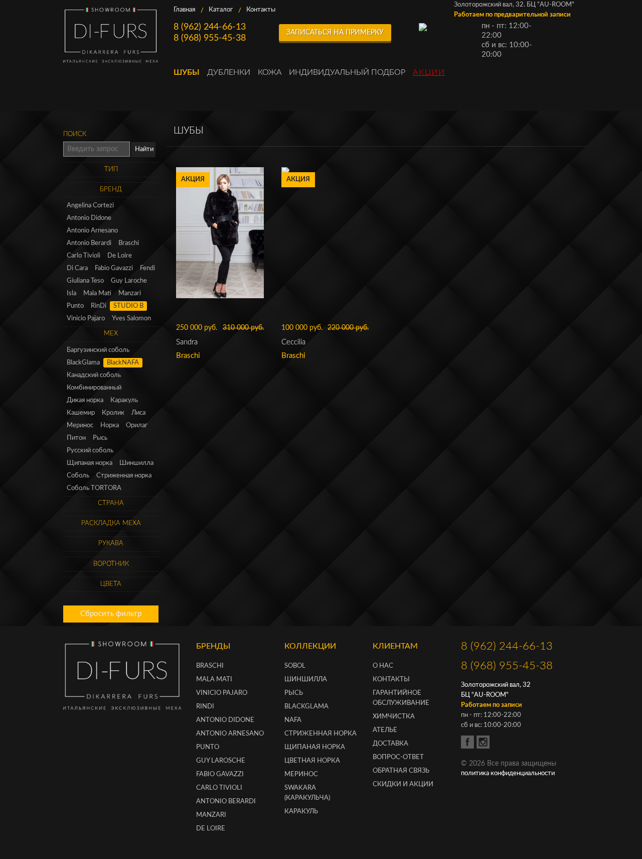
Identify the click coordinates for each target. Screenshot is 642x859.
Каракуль (124, 400)
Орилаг (136, 425)
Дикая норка (85, 400)
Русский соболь (90, 450)
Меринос (80, 425)
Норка (109, 425)
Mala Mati (97, 293)
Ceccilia (293, 342)
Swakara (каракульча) (307, 793)
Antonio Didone (89, 218)
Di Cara (77, 268)
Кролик (113, 413)
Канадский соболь (94, 375)
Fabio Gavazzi (114, 268)
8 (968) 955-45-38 (210, 38)
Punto (75, 306)
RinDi (98, 306)
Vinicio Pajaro (86, 318)
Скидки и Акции (403, 784)
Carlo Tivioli (83, 256)
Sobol (294, 666)
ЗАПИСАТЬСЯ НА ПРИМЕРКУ (335, 32)
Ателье (385, 730)
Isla (71, 293)
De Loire (119, 256)
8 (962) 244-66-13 (210, 27)
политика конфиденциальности (508, 773)
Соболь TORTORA (94, 488)
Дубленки (228, 72)
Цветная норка (312, 761)
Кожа (269, 72)
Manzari (129, 293)
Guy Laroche (129, 281)
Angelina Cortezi (90, 205)
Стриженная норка (123, 475)
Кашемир (81, 413)
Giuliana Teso (85, 281)
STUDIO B (128, 306)
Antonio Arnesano (92, 230)
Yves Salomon (131, 318)
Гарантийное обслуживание (401, 698)
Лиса (138, 413)
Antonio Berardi (89, 243)
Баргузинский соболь (98, 350)
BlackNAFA (123, 362)
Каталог (221, 10)
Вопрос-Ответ (398, 757)
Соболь (78, 475)
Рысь (100, 438)
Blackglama (306, 706)
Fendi (147, 268)
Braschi (128, 243)
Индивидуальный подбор (347, 72)
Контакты (260, 10)
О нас (383, 666)
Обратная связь (401, 771)
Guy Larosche (220, 761)
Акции (429, 72)
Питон (76, 438)
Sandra (187, 342)
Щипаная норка (89, 463)
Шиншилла (136, 463)
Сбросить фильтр (110, 614)
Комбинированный (94, 388)
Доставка (390, 744)
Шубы (187, 72)
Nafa (292, 720)
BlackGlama (83, 362)
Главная (184, 10)
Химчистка (394, 716)
